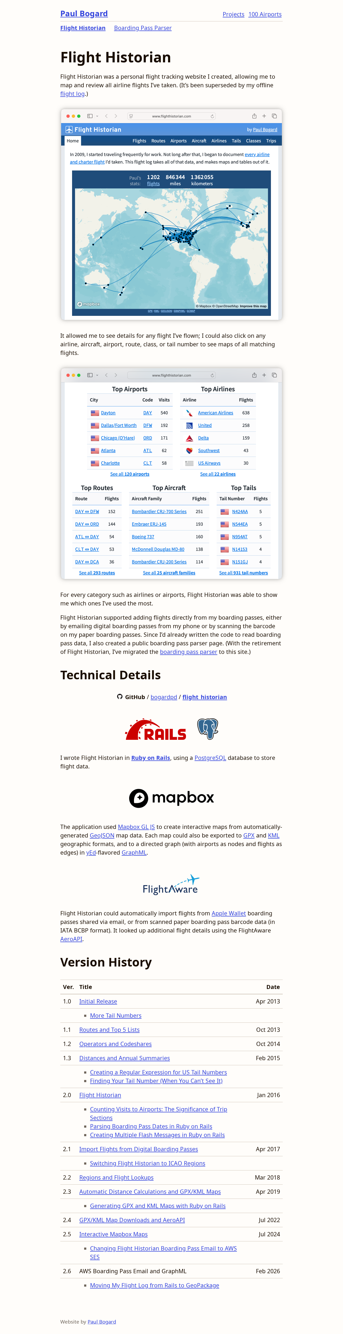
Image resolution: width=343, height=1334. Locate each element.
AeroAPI (71, 939)
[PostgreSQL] (208, 727)
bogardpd (164, 697)
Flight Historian (83, 28)
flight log (72, 93)
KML (273, 835)
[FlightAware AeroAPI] (171, 882)
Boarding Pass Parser (143, 28)
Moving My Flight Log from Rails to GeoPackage (154, 1285)
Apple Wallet (229, 913)
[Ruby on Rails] (155, 727)
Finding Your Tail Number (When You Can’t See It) (156, 1081)
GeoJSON (102, 835)
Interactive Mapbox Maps (113, 1234)
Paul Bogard (84, 13)
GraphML (134, 852)
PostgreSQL (210, 757)
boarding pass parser (188, 651)
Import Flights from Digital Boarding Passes (138, 1149)
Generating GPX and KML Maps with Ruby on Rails (158, 1206)
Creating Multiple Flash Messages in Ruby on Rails (157, 1135)
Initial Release (98, 1001)
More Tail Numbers (115, 1015)
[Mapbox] (171, 796)
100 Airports (265, 14)
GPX (249, 835)
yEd (91, 852)
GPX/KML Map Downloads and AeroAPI (132, 1220)
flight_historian (204, 697)
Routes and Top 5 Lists (109, 1029)
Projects (233, 14)
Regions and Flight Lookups (116, 1177)
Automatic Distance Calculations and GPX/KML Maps (150, 1191)
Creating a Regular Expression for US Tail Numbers (158, 1072)
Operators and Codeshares (115, 1044)
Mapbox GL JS (136, 827)
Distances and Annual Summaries (124, 1058)
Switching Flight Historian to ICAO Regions (147, 1163)
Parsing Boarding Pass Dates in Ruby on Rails (151, 1126)
